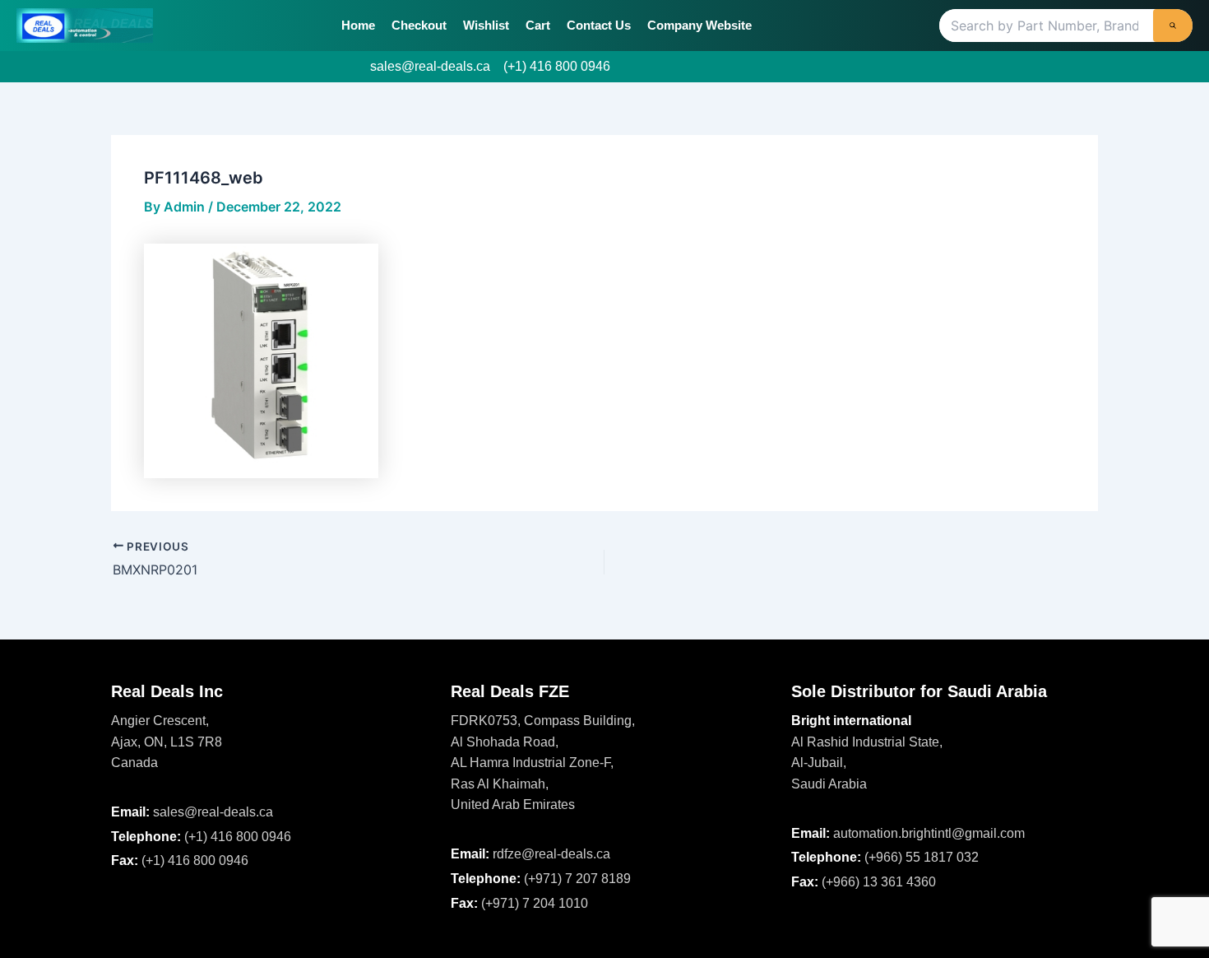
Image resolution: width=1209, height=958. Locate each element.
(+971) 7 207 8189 (577, 879)
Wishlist (486, 25)
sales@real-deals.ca (430, 66)
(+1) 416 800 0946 (556, 66)
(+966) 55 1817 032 (921, 857)
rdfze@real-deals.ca (551, 854)
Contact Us (599, 25)
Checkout (419, 25)
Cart (538, 25)
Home (358, 25)
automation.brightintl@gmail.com (929, 833)
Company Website (699, 25)
